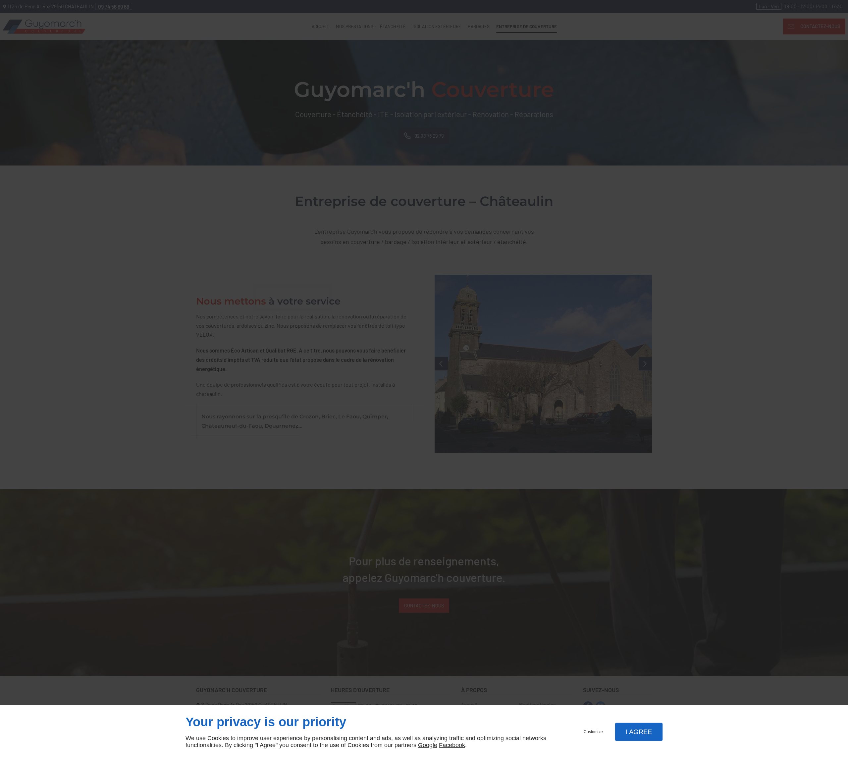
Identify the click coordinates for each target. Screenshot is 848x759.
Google (427, 745)
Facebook (452, 745)
